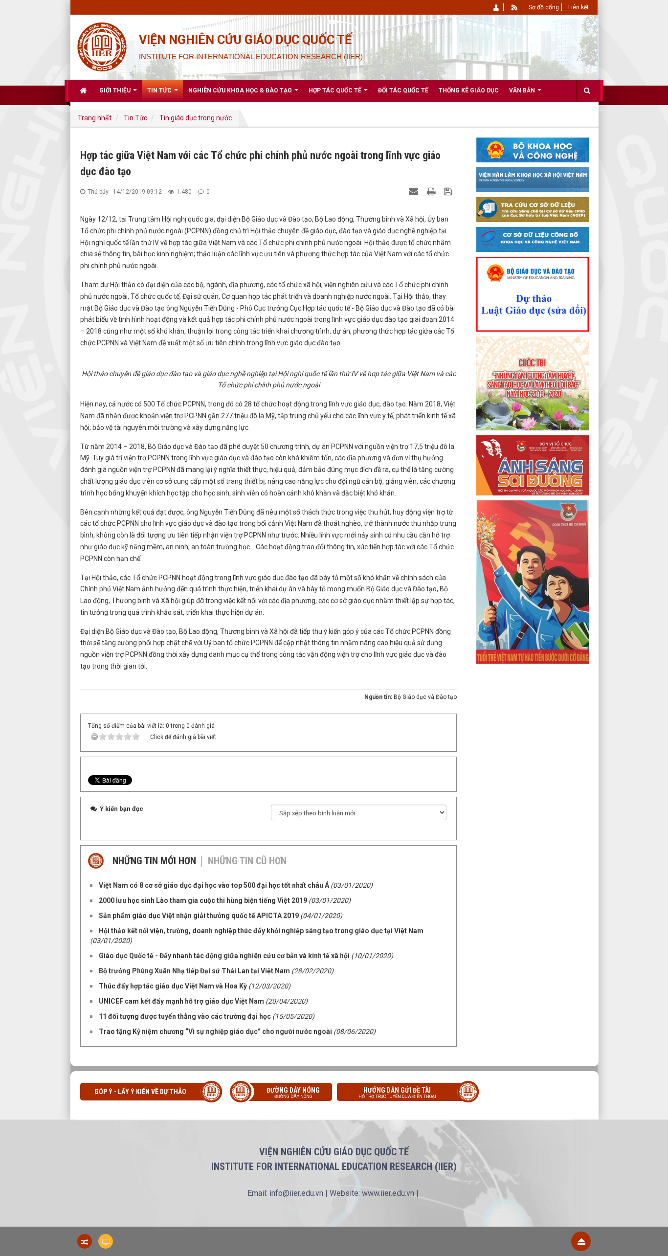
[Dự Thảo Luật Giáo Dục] (532, 293)
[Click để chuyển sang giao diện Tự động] (84, 1241)
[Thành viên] (496, 7)
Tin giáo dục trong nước (195, 118)
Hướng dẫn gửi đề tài (397, 1092)
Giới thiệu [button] (115, 90)
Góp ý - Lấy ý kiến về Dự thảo (140, 1092)
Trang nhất (94, 118)
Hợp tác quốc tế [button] (336, 90)
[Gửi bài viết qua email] (415, 191)
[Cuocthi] (532, 383)
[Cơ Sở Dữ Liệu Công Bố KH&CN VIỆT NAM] (532, 239)
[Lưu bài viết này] (449, 191)
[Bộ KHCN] (532, 149)
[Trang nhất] (84, 90)
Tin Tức (135, 118)
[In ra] (432, 191)
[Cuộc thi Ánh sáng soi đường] (532, 465)
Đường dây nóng (293, 1092)
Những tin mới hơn (154, 861)
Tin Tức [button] (160, 90)
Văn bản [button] (522, 90)
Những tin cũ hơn (247, 861)
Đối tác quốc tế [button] (403, 90)
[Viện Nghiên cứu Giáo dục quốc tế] (101, 46)
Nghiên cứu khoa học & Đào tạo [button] (240, 90)
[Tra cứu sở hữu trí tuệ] (532, 209)
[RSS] (514, 7)
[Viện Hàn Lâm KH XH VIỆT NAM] (532, 179)
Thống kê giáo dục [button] (469, 90)
